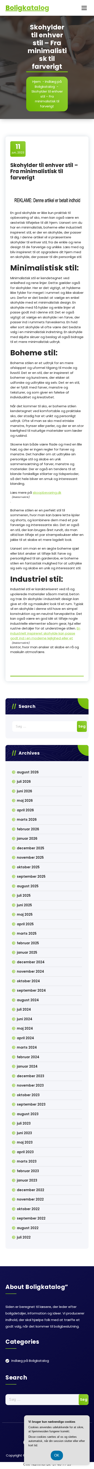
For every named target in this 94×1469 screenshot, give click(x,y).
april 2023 (25, 1152)
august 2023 (27, 1114)
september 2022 (31, 1218)
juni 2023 (24, 1133)
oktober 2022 (28, 1209)
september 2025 (31, 876)
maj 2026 (25, 800)
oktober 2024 (28, 981)
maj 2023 (25, 1142)
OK (56, 1455)
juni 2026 (24, 791)
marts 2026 (27, 819)
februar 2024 (28, 1057)
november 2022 (30, 1199)
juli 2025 (24, 895)
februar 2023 (28, 1171)
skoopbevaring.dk (47, 492)
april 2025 (25, 924)
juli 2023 (24, 1123)
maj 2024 (25, 1028)
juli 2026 (24, 781)
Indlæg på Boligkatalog (48, 84)
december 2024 (31, 962)
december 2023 (30, 1076)
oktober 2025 (28, 867)
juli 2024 (24, 1009)
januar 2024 (27, 1066)
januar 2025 (27, 952)
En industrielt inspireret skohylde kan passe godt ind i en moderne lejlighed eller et (45, 633)
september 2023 (31, 1104)
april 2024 (25, 1038)
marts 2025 (27, 933)
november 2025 (30, 857)
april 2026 (25, 810)
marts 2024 (27, 1047)
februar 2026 (28, 829)
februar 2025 (28, 943)
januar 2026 (27, 838)
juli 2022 (24, 1237)
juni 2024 (24, 1019)
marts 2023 (27, 1161)
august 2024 (28, 1000)
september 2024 (31, 990)
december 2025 (30, 848)
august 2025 (27, 886)
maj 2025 (25, 914)
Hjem (36, 81)
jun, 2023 (18, 149)
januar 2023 (27, 1180)
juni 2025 (24, 905)
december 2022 (30, 1190)
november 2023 (30, 1085)
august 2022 (27, 1228)
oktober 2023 (28, 1095)
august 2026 (28, 772)
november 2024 (30, 971)
